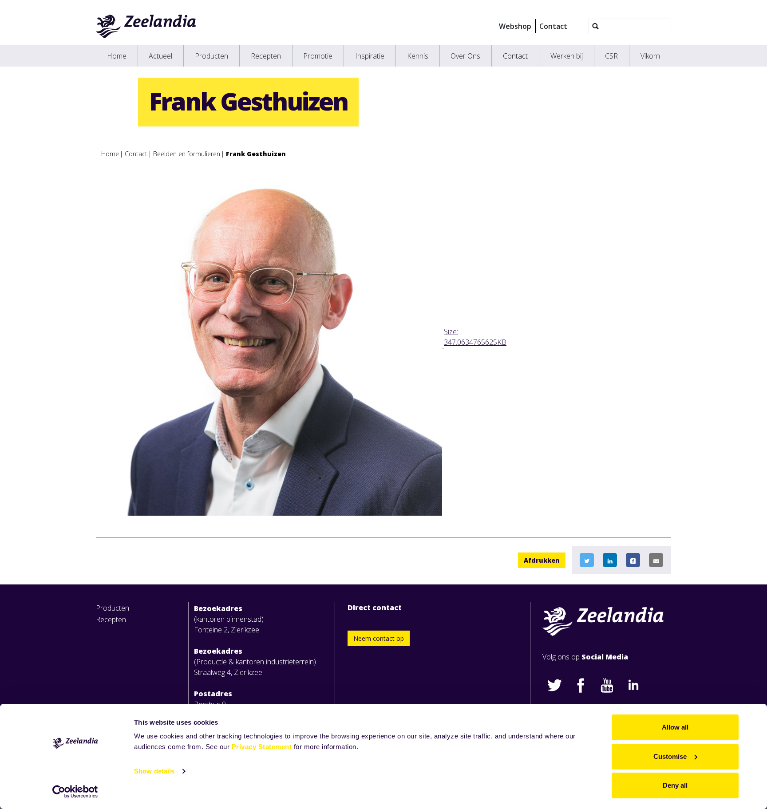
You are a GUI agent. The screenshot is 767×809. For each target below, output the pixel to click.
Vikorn (650, 56)
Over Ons (465, 56)
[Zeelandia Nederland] (146, 26)
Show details (154, 771)
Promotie (317, 56)
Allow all (675, 727)
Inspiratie (369, 56)
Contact (553, 26)
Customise (670, 756)
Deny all (675, 785)
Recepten (266, 56)
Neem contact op (378, 638)
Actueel (160, 56)
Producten (211, 56)
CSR (611, 56)
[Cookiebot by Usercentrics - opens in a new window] (75, 791)
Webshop (515, 26)
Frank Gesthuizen (256, 154)
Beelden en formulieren (186, 154)
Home (117, 56)
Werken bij (566, 56)
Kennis (417, 56)
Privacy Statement (262, 746)
